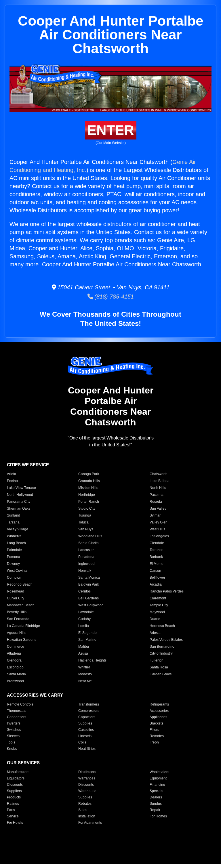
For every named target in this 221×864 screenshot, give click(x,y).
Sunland (13, 515)
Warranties (86, 778)
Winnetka (14, 536)
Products (14, 797)
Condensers (16, 717)
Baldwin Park (88, 584)
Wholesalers (159, 772)
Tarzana (13, 522)
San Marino (87, 640)
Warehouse (87, 791)
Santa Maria (16, 674)
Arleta (11, 474)
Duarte (155, 619)
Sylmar (155, 515)
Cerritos (84, 591)
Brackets (156, 723)
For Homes (158, 816)
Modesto (85, 674)
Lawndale (86, 612)
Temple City (159, 605)
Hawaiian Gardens (21, 640)
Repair (155, 810)
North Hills (158, 488)
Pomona (13, 557)
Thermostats (16, 711)
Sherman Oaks (18, 508)
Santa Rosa (159, 667)
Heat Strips (87, 749)
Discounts (86, 785)
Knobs (12, 749)
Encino (12, 481)
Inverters (13, 723)
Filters (154, 730)
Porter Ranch (88, 502)
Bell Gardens (88, 598)
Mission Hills (88, 488)
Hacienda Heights (92, 660)
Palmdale (14, 550)
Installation (86, 816)
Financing (157, 785)
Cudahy (84, 619)
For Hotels (15, 823)
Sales (82, 810)
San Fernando (18, 619)
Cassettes (86, 730)
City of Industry (161, 653)
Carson (155, 571)
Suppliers (14, 791)
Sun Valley (158, 508)
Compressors (88, 711)
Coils (82, 742)
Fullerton (156, 660)
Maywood (157, 612)
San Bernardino (162, 647)
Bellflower (157, 578)
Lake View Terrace (21, 488)
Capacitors (86, 717)
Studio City (86, 508)
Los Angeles (159, 536)
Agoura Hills (16, 633)
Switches (14, 730)
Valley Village (17, 529)
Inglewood (86, 564)
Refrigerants (159, 704)
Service (13, 816)
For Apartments (90, 823)
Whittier (84, 667)
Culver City (15, 598)
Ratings (13, 804)
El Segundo (87, 633)
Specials (156, 791)
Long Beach (16, 543)
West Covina (17, 571)
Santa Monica (89, 578)
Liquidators (15, 778)
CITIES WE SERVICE (28, 464)
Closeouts (15, 785)
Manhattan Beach (21, 605)
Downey (13, 564)
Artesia (155, 633)
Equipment (158, 778)
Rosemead (15, 591)
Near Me (85, 681)
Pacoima (156, 495)
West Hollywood (91, 605)
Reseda (156, 502)
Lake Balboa (159, 481)
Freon (154, 742)
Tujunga (84, 515)
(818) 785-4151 (113, 296)
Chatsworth (158, 474)
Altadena (14, 653)
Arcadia (156, 584)
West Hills (157, 529)
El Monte (156, 564)
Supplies (85, 723)
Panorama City (18, 502)
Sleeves (13, 736)
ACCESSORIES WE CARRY (35, 695)
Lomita (83, 626)
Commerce (15, 647)
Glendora (14, 660)
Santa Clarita (88, 543)
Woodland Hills (90, 536)
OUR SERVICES (23, 762)
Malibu (83, 647)
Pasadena (86, 557)
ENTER (110, 130)
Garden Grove (161, 674)
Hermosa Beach (162, 626)
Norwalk (84, 571)
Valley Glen (158, 522)
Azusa (83, 653)
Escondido (15, 667)
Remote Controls (20, 704)
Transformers (88, 704)
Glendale (157, 543)
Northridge (86, 495)
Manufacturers (18, 772)
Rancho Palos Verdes (167, 591)
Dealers (156, 797)
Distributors (87, 772)
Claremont (158, 598)
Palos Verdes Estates (166, 640)
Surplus (156, 804)
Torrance (156, 550)
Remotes (157, 736)
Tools (11, 742)
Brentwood (15, 681)
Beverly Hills (16, 612)
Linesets (85, 736)
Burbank (156, 557)
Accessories (159, 711)
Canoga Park (88, 474)
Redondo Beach (20, 584)
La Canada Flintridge (23, 626)
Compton (14, 578)
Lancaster (86, 550)
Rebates (85, 804)
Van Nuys (85, 529)
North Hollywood (20, 495)
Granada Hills (89, 481)
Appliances (158, 717)
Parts (11, 810)
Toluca (83, 522)
